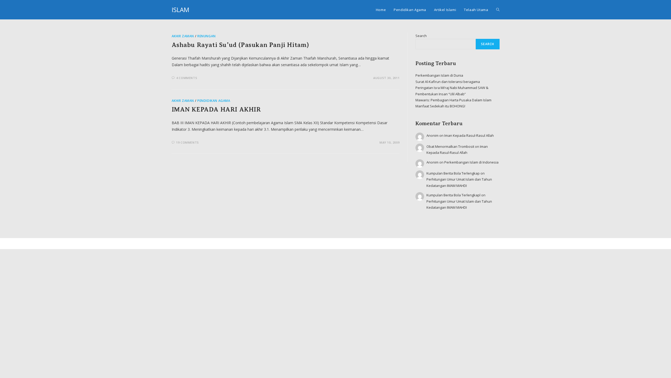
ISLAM (180, 9)
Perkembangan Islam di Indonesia (471, 162)
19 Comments (187, 142)
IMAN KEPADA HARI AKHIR (216, 109)
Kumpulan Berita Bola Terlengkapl (453, 195)
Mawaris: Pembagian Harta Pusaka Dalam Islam (453, 100)
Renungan (206, 36)
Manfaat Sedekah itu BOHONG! (440, 106)
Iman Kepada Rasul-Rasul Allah (469, 135)
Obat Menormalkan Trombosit (450, 146)
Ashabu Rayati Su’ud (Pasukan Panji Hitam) (241, 44)
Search (421, 35)
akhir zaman (183, 36)
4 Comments (186, 78)
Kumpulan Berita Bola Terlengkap (453, 173)
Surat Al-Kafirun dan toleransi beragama (447, 81)
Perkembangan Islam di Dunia (439, 75)
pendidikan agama (213, 100)
